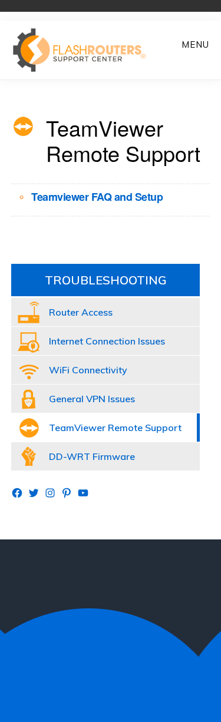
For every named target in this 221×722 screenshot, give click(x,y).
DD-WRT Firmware (92, 456)
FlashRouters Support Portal (85, 50)
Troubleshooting (106, 280)
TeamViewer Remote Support (115, 427)
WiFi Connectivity (88, 370)
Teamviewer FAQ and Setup (97, 196)
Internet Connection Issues (107, 341)
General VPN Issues (92, 399)
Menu (195, 44)
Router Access (81, 312)
